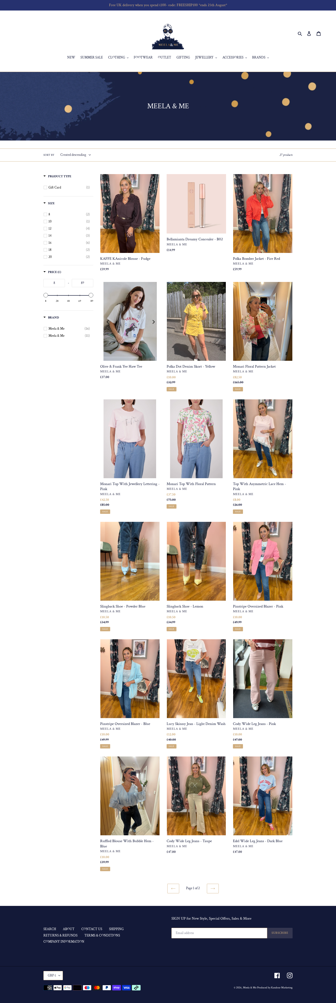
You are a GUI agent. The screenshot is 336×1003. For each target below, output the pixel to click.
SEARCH (49, 929)
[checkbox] (69, 187)
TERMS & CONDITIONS (102, 935)
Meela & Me (250, 987)
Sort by (48, 155)
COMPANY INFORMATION (63, 941)
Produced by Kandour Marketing (275, 987)
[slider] (45, 295)
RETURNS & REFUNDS (60, 935)
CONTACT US (91, 929)
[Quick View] (221, 269)
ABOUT (69, 929)
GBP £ (52, 975)
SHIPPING (116, 929)
